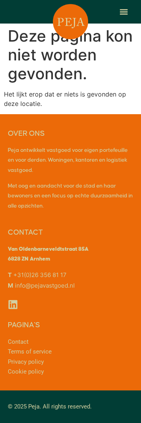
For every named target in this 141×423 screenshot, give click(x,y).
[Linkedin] (13, 304)
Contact (18, 341)
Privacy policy (26, 361)
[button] (123, 11)
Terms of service (30, 351)
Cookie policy (26, 371)
